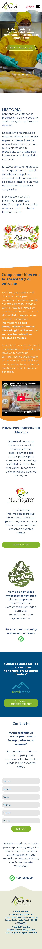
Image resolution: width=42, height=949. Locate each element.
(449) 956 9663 (22, 911)
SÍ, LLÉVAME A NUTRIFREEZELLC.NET (21, 702)
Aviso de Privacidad (21, 927)
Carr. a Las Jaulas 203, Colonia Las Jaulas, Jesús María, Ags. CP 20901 (21, 918)
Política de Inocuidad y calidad (21, 930)
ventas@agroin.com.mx (22, 914)
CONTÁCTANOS (21, 544)
